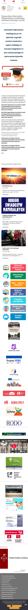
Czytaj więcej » (5, 194)
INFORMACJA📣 (7, 186)
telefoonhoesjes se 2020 (10, 135)
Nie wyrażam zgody (16, 605)
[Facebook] (23, 0)
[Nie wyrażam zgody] (26, 604)
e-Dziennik (4, 3)
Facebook (23, 2)
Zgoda (9, 605)
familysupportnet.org (7, 132)
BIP (13, 3)
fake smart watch (17, 132)
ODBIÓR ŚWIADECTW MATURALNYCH (9, 216)
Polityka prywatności (14, 608)
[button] (20, 8)
